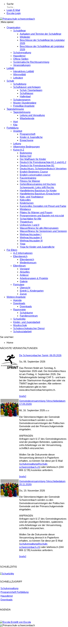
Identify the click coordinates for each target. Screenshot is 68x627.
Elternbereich (20, 256)
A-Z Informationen (23, 253)
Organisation (13, 27)
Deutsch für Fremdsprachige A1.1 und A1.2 (43, 162)
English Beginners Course (34, 171)
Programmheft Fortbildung (14, 592)
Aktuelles (25, 272)
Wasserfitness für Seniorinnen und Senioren (43, 231)
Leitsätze (18, 77)
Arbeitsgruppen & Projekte (34, 278)
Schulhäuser (26, 93)
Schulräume (26, 312)
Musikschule (20, 325)
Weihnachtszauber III (31, 240)
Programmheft (27, 134)
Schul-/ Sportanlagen (31, 90)
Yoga (22, 243)
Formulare (18, 284)
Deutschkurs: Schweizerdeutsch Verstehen (43, 168)
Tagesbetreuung (15, 109)
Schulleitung (19, 84)
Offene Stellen (20, 59)
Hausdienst (19, 56)
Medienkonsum (28, 262)
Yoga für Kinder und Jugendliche (37, 247)
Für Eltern (12, 250)
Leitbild (10, 68)
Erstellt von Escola (20, 622)
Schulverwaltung (22, 52)
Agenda (17, 300)
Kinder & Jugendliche (31, 137)
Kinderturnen (27, 203)
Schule (10, 81)
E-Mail (13, 10)
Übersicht (25, 287)
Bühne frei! (25, 156)
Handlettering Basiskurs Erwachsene (40, 193)
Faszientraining (28, 178)
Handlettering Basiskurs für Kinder (38, 190)
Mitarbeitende (27, 118)
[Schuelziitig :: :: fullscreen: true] (7, 573)
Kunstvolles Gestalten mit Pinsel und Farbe (43, 206)
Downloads (19, 303)
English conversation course (35, 175)
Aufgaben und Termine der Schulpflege (40, 34)
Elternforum (19, 265)
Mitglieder (25, 37)
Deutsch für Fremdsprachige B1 (37, 165)
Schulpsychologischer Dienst (29, 328)
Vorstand (24, 268)
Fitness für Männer (30, 181)
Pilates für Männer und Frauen (36, 212)
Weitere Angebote (16, 297)
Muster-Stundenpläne (24, 102)
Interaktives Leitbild (23, 71)
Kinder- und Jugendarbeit (26, 322)
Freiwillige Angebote (23, 106)
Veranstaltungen (22, 65)
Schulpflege (19, 30)
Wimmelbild (19, 74)
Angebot (17, 131)
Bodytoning (26, 153)
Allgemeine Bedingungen (26, 146)
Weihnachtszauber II (31, 237)
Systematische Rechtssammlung (31, 62)
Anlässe (24, 275)
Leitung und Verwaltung (32, 115)
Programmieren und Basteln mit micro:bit (42, 215)
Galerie (24, 281)
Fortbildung (12, 128)
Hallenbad (25, 96)
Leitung (17, 143)
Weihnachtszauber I (30, 234)
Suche (10, 4)
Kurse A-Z (18, 149)
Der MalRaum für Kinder (33, 159)
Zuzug (23, 294)
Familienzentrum (29, 315)
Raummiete (19, 309)
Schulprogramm (22, 99)
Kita (15, 124)
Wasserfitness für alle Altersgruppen (39, 228)
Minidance (25, 209)
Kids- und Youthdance (31, 196)
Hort (15, 121)
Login (14, 13)
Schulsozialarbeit (22, 331)
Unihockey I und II (29, 225)
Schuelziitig (19, 319)
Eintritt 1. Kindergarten (32, 290)
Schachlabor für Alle (30, 218)
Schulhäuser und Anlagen (27, 87)
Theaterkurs (26, 222)
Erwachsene (26, 140)
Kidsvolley (25, 200)
